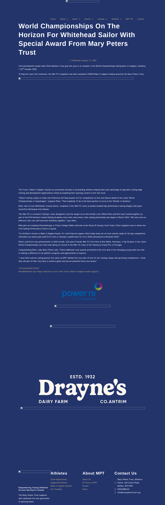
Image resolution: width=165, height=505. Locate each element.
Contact (140, 19)
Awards (101, 19)
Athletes (115, 19)
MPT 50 (129, 19)
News (74, 19)
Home (53, 19)
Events (88, 19)
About (62, 19)
